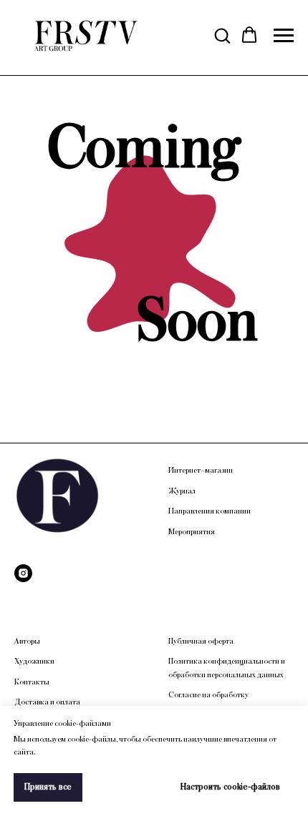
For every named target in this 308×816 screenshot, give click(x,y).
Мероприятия (191, 532)
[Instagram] (23, 573)
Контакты (31, 682)
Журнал (182, 491)
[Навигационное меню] (284, 36)
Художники (34, 661)
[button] (222, 35)
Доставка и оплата (47, 702)
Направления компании (209, 511)
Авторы (27, 641)
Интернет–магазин (200, 470)
